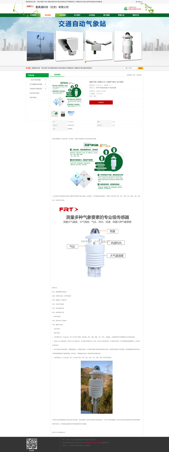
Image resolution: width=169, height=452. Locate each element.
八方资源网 (71, 445)
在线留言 (101, 102)
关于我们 (77, 15)
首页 (134, 75)
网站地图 (87, 445)
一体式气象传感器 (35, 80)
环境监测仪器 (103, 87)
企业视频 (62, 15)
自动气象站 (33, 97)
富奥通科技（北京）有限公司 (94, 442)
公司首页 (33, 15)
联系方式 (136, 15)
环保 (97, 87)
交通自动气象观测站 (36, 88)
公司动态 (92, 15)
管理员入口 (82, 445)
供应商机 (48, 15)
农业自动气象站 (34, 93)
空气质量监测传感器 (36, 84)
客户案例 (106, 15)
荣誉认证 (121, 15)
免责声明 (76, 445)
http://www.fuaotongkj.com (58, 432)
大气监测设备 (112, 87)
